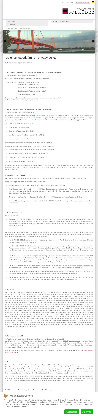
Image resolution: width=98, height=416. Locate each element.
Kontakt (11, 24)
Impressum (70, 2)
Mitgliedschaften (60, 21)
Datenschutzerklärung (82, 2)
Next (93, 41)
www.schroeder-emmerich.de (35, 116)
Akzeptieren (71, 412)
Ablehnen (87, 412)
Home (62, 2)
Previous (5, 41)
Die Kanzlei (12, 21)
